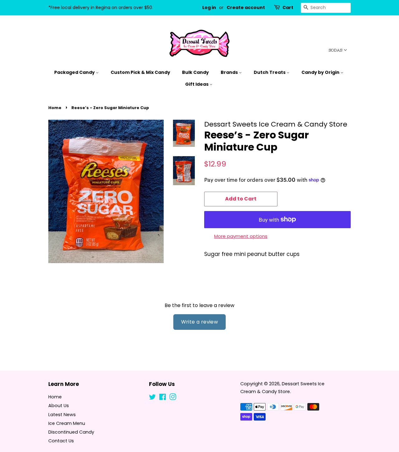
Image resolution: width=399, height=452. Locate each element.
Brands (230, 72)
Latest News (62, 414)
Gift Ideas (197, 84)
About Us (58, 405)
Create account (246, 7)
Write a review (199, 321)
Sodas (336, 50)
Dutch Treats (270, 72)
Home (54, 107)
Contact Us (61, 441)
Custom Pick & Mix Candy (140, 72)
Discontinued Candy (71, 432)
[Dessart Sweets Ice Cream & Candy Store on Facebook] (162, 398)
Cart (287, 7)
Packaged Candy (75, 72)
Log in (209, 7)
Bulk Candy (195, 72)
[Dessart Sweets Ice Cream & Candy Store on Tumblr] (182, 398)
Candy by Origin (320, 72)
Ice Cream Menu (66, 423)
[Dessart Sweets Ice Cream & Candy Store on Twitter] (152, 398)
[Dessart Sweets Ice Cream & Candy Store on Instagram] (172, 398)
